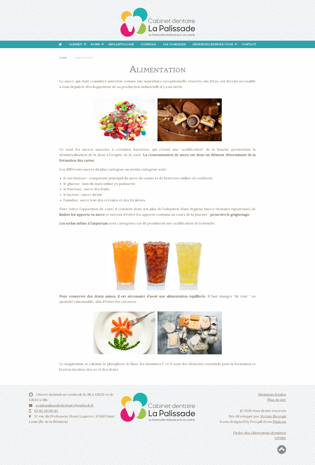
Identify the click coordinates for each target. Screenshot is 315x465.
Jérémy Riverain (273, 416)
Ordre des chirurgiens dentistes (259, 433)
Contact (249, 44)
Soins (95, 44)
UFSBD (280, 438)
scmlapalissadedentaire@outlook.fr (65, 405)
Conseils (148, 44)
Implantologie (121, 44)
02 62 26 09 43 (46, 411)
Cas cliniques (174, 44)
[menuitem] (60, 44)
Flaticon (279, 421)
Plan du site (276, 400)
